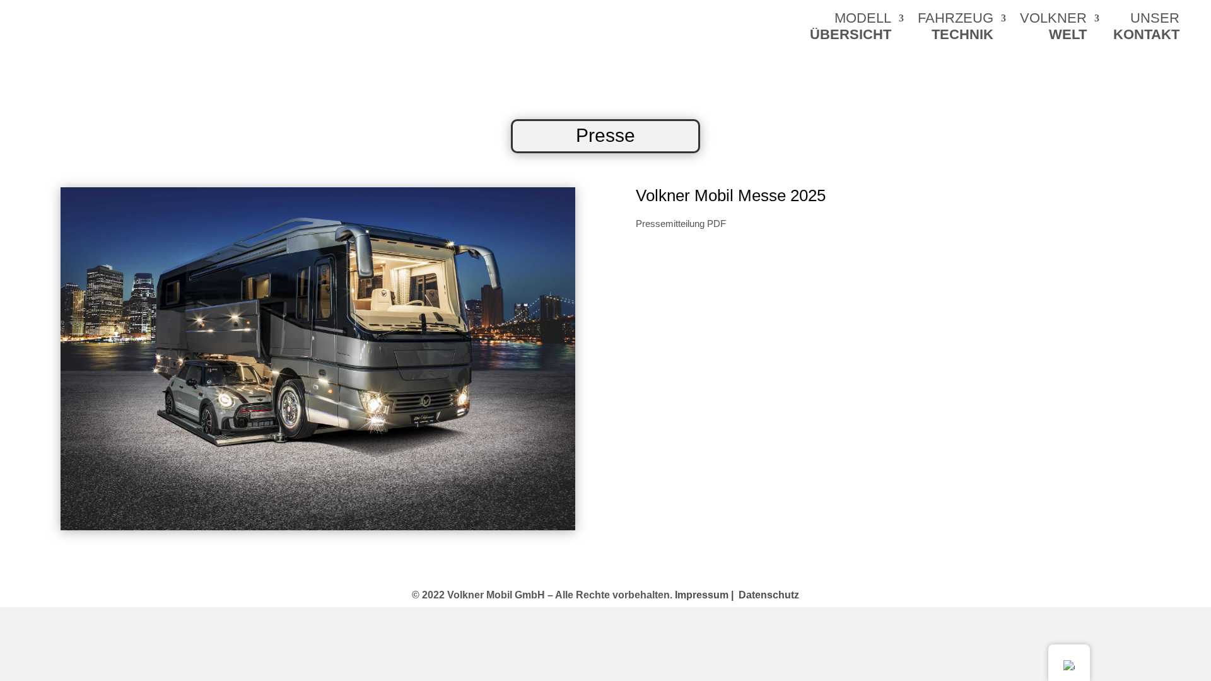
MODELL (850, 28)
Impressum (704, 595)
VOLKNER (1053, 28)
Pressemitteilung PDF (681, 223)
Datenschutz (769, 595)
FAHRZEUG (955, 28)
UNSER (1146, 28)
